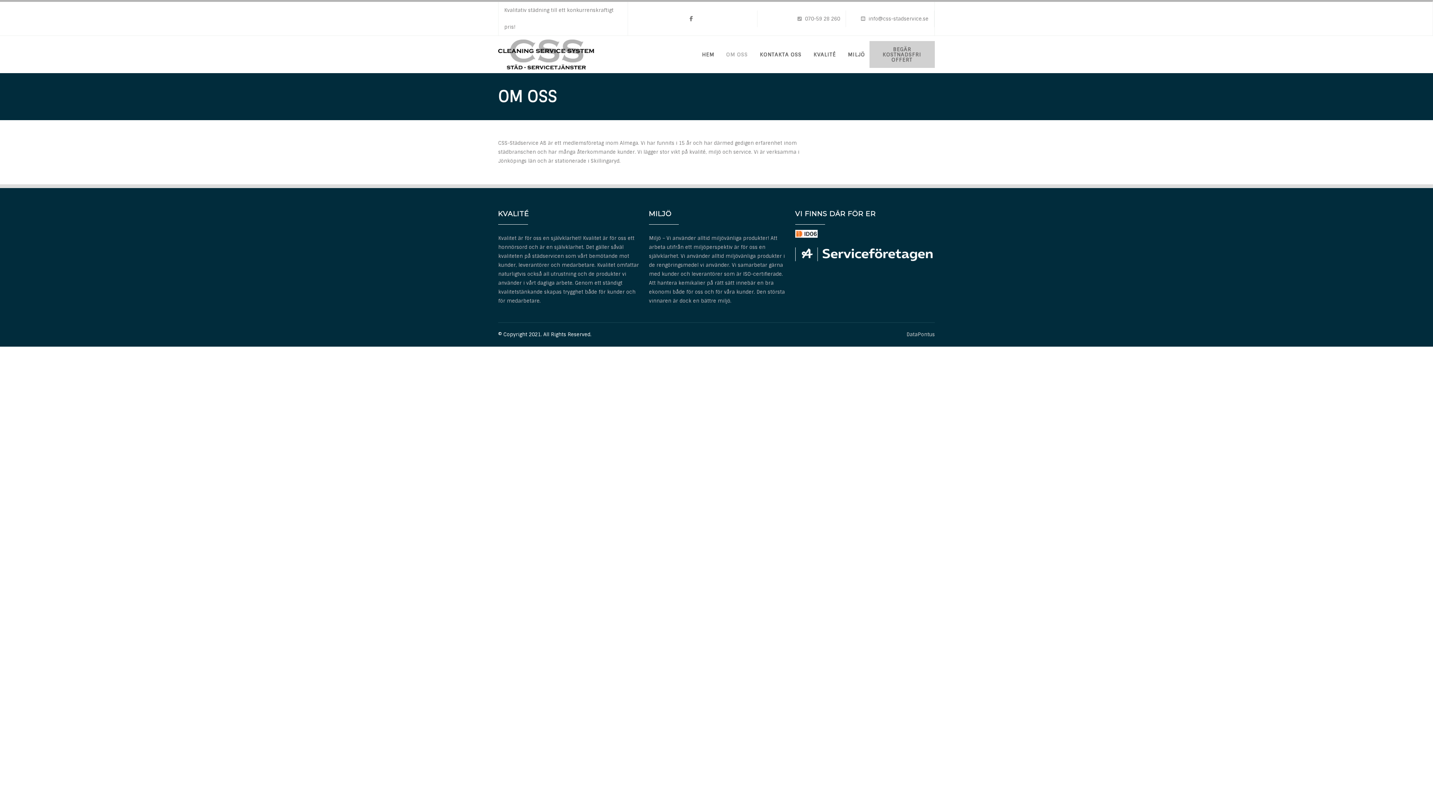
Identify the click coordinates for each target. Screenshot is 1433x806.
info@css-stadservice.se (898, 19)
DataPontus (920, 334)
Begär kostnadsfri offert (902, 54)
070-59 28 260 (822, 19)
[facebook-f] (691, 19)
